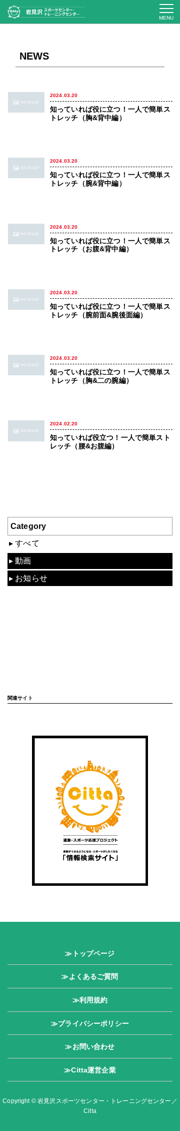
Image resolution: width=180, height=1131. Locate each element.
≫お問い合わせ (89, 1046)
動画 (23, 560)
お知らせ (31, 578)
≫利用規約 (90, 1000)
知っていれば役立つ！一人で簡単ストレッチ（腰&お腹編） (110, 441)
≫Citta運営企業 (90, 1070)
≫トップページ (89, 953)
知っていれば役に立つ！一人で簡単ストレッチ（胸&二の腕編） (110, 376)
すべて (27, 543)
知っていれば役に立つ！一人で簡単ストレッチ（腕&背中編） (110, 179)
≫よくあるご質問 (90, 976)
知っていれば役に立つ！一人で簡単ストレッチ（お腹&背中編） (110, 245)
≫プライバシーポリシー (90, 1023)
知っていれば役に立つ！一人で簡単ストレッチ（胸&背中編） (110, 113)
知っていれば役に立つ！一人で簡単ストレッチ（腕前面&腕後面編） (110, 310)
